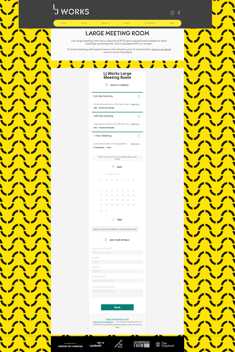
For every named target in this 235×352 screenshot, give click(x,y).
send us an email (161, 49)
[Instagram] (172, 12)
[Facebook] (179, 12)
